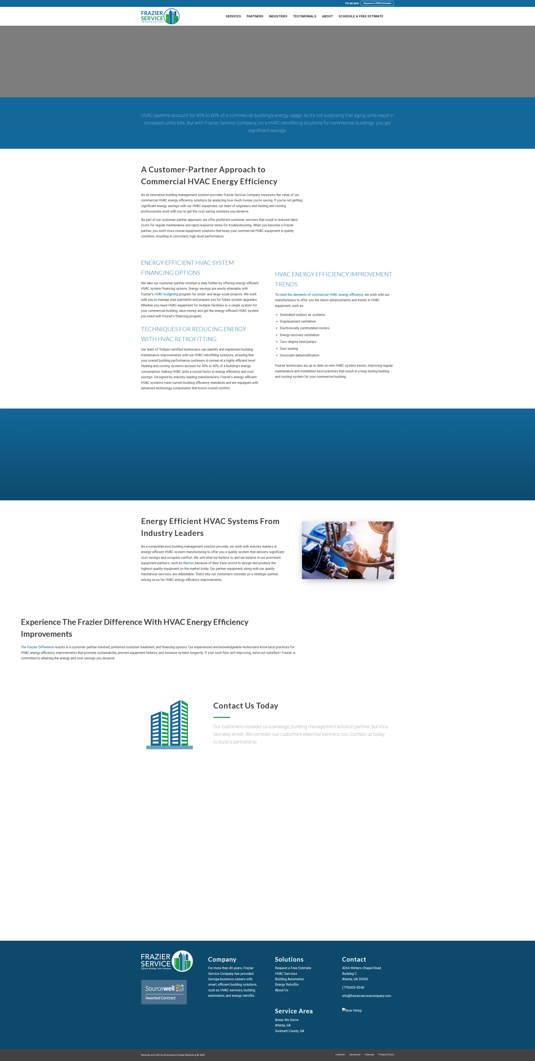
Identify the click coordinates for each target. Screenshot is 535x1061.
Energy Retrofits (287, 985)
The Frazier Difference (37, 647)
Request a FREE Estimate (377, 3)
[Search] (390, 16)
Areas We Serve (287, 1020)
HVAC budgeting (166, 294)
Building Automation (289, 979)
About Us (281, 990)
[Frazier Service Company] (160, 16)
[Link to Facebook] (148, 4)
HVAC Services (286, 974)
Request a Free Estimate (293, 968)
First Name (155, 777)
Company (316, 777)
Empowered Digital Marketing (180, 1055)
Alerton (188, 563)
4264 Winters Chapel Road (361, 968)
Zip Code (154, 809)
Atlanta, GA (283, 1025)
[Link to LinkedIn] (142, 4)
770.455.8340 (352, 3)
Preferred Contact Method (329, 793)
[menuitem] (352, 4)
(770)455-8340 (353, 987)
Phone (152, 793)
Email (232, 793)
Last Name (236, 777)
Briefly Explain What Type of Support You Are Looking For (189, 825)
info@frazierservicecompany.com (366, 996)
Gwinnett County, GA (289, 1031)
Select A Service (281, 809)
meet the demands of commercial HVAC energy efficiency (321, 295)
